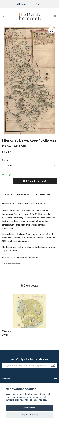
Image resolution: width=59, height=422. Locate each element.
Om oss (6, 378)
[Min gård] (29, 311)
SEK (38, 4)
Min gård (6, 330)
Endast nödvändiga (29, 415)
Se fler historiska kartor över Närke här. (20, 257)
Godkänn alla (29, 408)
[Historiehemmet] (30, 16)
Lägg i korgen (36, 181)
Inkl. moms (21, 4)
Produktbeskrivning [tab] (17, 194)
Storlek (6, 160)
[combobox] (29, 165)
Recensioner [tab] (43, 194)
